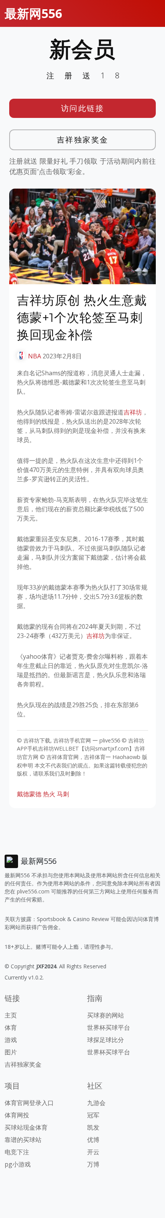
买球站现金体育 (26, 1127)
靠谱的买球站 (23, 1139)
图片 (11, 1052)
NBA (34, 356)
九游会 (96, 1103)
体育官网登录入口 (29, 1103)
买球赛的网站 (105, 1015)
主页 (11, 1015)
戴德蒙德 (29, 794)
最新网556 (33, 13)
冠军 (93, 1115)
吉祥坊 (133, 412)
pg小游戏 (18, 1164)
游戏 (11, 1040)
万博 (93, 1164)
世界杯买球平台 (108, 1027)
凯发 (93, 1127)
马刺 (63, 794)
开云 (93, 1152)
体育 (11, 1027)
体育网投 (17, 1115)
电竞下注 (17, 1152)
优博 (93, 1139)
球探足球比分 (105, 1040)
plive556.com (33, 891)
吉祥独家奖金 (83, 139)
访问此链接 (82, 108)
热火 (49, 794)
